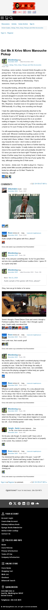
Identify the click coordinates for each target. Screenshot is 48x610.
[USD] (14, 12)
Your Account (3, 514)
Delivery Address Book (10, 524)
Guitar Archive (23, 24)
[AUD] (34, 12)
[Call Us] (24, 490)
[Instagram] (28, 503)
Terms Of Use (6, 554)
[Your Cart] (6, 18)
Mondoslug (13, 60)
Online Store (3, 564)
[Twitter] (15, 503)
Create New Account (9, 521)
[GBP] (24, 12)
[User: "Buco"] (4, 234)
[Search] (11, 18)
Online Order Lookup (9, 530)
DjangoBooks (3, 587)
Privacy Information (9, 551)
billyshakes (13, 189)
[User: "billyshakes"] (4, 190)
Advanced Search (8, 580)
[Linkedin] (24, 503)
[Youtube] (33, 503)
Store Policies (7, 548)
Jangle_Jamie (14, 428)
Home (3, 544)
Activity (14, 24)
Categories (2, 18)
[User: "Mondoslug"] (4, 61)
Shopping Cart (7, 571)
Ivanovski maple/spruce (34, 233)
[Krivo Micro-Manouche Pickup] (24, 304)
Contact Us (5, 534)
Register (10, 33)
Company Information (10, 557)
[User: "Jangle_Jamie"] (4, 429)
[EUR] (29, 12)
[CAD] (19, 12)
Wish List (5, 574)
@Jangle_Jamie (8, 466)
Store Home (6, 568)
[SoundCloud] (37, 503)
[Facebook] (10, 503)
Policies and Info (3, 540)
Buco (10, 233)
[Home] (24, 6)
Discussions (6, 24)
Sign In (32, 24)
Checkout (5, 577)
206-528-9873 (16, 600)
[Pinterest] (19, 503)
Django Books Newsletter (11, 527)
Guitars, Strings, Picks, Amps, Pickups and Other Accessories (22, 65)
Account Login (7, 518)
